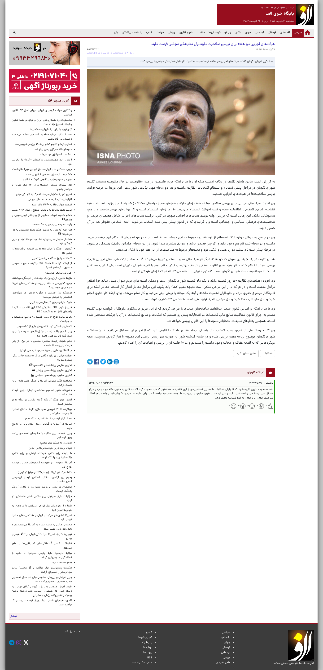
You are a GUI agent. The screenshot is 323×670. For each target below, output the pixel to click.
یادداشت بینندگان (132, 33)
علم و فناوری (186, 33)
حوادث (160, 33)
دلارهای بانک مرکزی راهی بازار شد (53, 149)
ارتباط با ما (146, 643)
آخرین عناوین (60, 100)
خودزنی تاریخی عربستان (58, 273)
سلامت (201, 33)
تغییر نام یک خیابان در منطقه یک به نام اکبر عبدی (44, 194)
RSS (149, 658)
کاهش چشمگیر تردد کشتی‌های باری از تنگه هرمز (44, 326)
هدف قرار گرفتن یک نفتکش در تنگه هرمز (48, 419)
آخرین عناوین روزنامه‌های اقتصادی (52, 365)
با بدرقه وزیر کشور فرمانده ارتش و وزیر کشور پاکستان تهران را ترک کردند (42, 455)
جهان (248, 33)
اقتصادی (285, 33)
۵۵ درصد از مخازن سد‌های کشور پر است (49, 175)
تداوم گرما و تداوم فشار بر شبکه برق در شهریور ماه (43, 144)
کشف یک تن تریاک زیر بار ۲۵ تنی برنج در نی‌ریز (45, 472)
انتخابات (267, 353)
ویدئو (227, 33)
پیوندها (147, 653)
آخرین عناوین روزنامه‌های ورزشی (53, 370)
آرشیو (149, 633)
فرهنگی (272, 33)
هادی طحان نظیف (246, 353)
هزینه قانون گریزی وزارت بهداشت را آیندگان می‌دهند (42, 278)
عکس (238, 33)
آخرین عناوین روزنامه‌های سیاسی (53, 376)
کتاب (149, 33)
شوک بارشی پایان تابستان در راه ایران (51, 302)
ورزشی (171, 33)
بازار (116, 33)
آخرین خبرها (145, 638)
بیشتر (13, 616)
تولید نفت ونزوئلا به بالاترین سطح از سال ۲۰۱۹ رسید (42, 210)
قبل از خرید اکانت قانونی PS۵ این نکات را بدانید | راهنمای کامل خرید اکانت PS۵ (42, 310)
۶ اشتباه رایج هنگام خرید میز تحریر (52, 258)
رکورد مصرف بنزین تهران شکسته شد (51, 225)
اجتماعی (259, 33)
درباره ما (147, 648)
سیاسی (297, 32)
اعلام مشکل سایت (142, 663)
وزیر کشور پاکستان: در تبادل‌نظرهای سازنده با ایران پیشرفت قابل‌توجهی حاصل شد (42, 334)
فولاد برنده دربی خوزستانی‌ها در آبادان (50, 448)
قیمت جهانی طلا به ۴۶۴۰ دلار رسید (51, 205)
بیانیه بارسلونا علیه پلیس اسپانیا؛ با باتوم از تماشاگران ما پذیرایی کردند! (42, 555)
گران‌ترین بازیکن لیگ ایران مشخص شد (50, 130)
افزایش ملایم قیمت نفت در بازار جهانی (50, 200)
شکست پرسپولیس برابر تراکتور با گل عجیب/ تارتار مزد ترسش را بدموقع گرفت (42, 570)
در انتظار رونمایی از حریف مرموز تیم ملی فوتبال (45, 351)
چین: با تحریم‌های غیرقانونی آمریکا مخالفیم (47, 180)
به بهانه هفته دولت (61, 563)
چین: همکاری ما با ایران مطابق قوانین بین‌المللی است (42, 169)
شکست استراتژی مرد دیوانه (56, 155)
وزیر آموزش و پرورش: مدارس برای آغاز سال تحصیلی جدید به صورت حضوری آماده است (42, 579)
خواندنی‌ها (215, 33)
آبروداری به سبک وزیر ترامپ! (55, 443)
